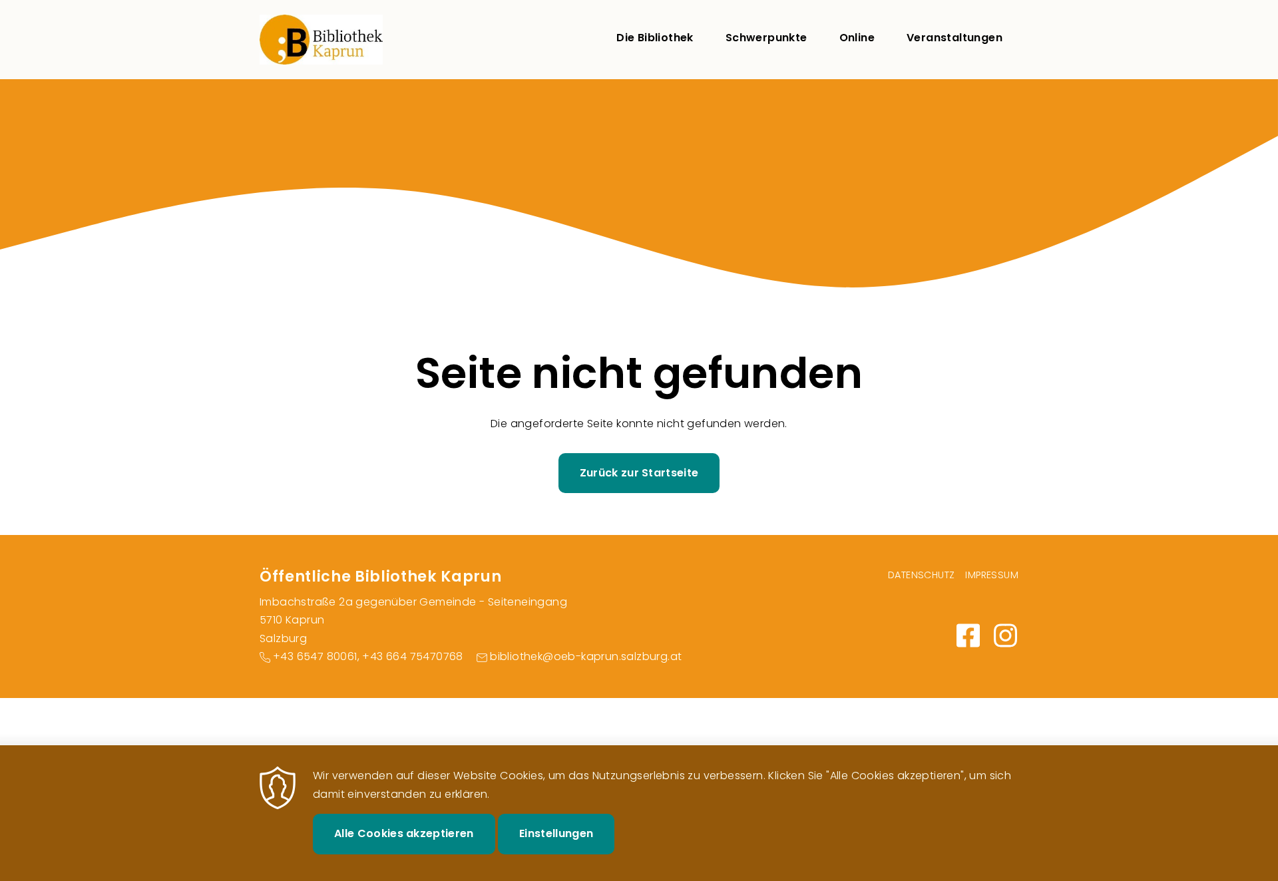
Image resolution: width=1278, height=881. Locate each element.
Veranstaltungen (954, 37)
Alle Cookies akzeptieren (404, 833)
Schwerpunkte (766, 37)
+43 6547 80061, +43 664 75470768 (368, 656)
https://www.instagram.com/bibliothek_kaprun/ (1005, 635)
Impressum (991, 575)
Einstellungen (556, 833)
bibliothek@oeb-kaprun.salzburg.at (586, 656)
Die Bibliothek (655, 37)
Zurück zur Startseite (639, 472)
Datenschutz (921, 575)
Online (857, 37)
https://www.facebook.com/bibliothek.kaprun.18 (968, 635)
